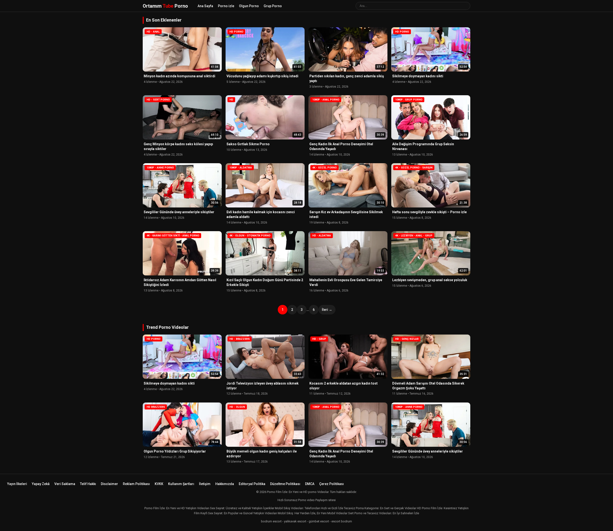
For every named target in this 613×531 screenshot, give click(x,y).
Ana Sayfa (205, 6)
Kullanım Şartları (181, 484)
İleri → (327, 310)
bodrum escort (271, 521)
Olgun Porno (249, 6)
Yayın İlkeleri (17, 484)
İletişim (204, 484)
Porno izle (226, 6)
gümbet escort (319, 521)
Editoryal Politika (252, 484)
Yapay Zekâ (41, 484)
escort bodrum (341, 521)
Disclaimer (109, 484)
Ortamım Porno (165, 6)
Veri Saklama (64, 484)
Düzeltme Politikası (285, 484)
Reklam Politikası (136, 484)
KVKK (159, 484)
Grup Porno (273, 6)
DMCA (309, 484)
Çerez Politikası (331, 484)
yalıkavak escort (295, 521)
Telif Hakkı (88, 484)
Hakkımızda (224, 484)
